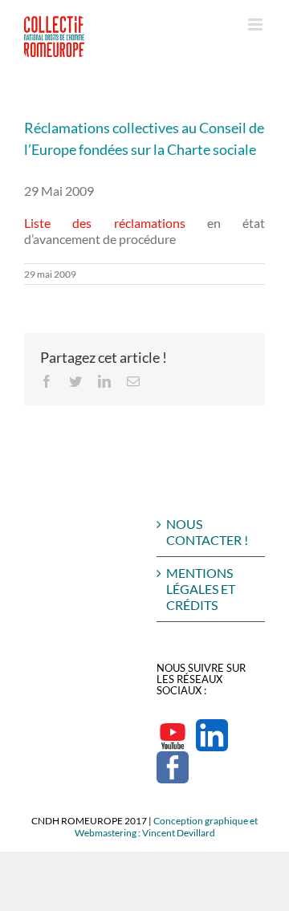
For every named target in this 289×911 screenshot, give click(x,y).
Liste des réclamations (104, 222)
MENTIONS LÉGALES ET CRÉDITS (200, 588)
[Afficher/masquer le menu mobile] (256, 24)
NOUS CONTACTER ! (207, 531)
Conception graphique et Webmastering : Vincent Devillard (166, 827)
